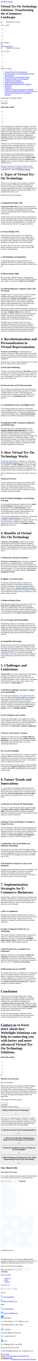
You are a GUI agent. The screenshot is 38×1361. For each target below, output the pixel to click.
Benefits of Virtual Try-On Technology (17, 79)
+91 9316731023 (8, 1309)
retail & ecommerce (7, 1)
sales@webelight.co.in (10, 1301)
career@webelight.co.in (10, 1313)
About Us (8, 1278)
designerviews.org (17, 1359)
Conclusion (8, 88)
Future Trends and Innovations (14, 82)
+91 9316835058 (8, 1297)
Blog (6, 1280)
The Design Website (29, 1359)
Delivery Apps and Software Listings (12, 1356)
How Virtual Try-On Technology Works (17, 77)
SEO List (26, 1356)
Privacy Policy (5, 1354)
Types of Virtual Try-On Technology (16, 72)
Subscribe (22, 1181)
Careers (7, 1282)
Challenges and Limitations (13, 81)
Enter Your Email (6, 1269)
